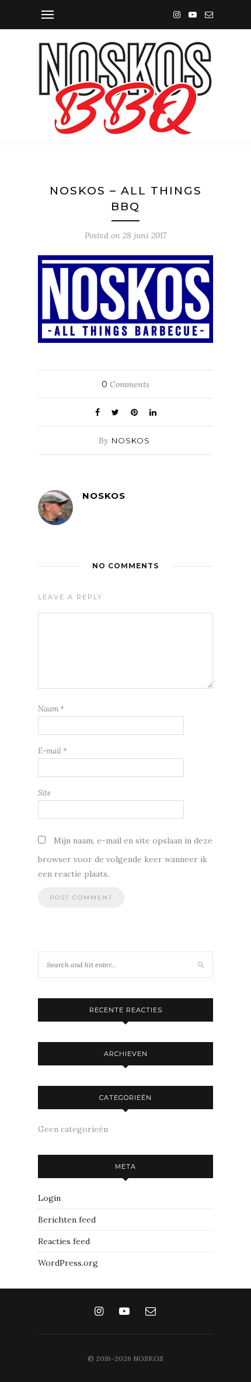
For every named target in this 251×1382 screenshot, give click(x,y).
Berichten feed (67, 1219)
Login (49, 1198)
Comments (125, 384)
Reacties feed (64, 1241)
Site (44, 793)
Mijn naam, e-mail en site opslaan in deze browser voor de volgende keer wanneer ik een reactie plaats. (125, 857)
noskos (130, 440)
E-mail (52, 751)
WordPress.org (68, 1263)
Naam (51, 709)
